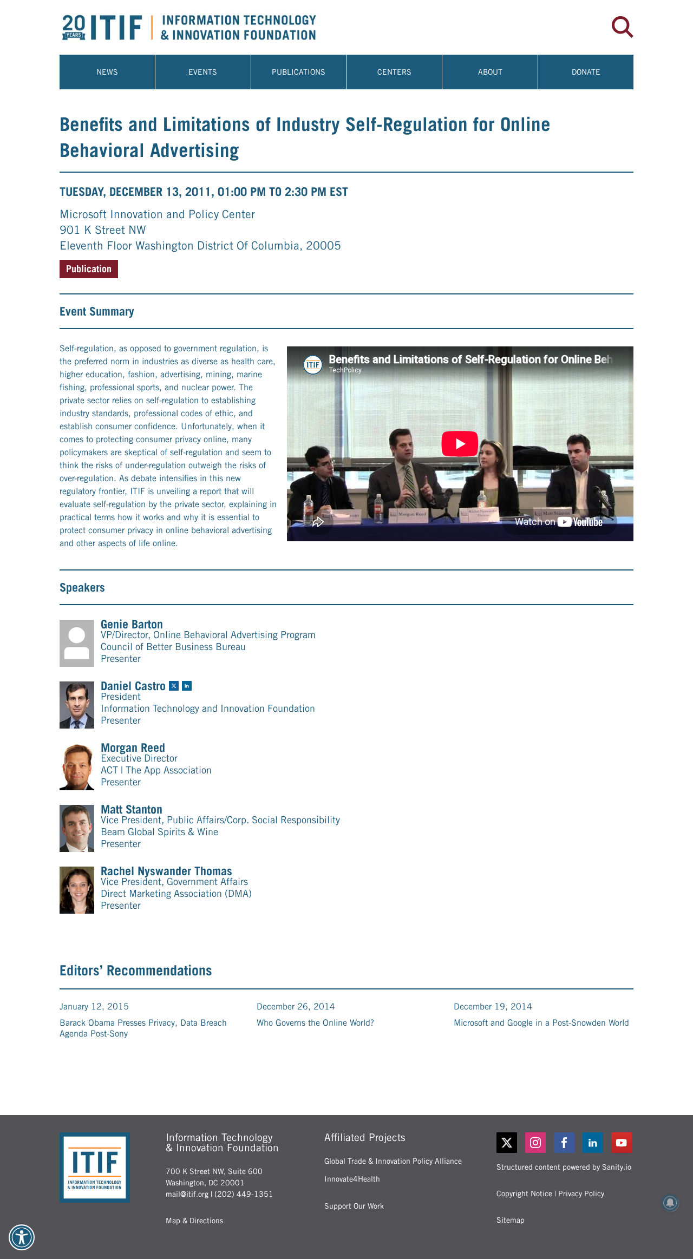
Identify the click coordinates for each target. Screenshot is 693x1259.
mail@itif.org (187, 1194)
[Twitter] (506, 1142)
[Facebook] (565, 1142)
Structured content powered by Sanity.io (563, 1167)
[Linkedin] (594, 1142)
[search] (622, 27)
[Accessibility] (22, 1237)
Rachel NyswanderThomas (166, 871)
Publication (89, 268)
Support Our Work (354, 1206)
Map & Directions (194, 1220)
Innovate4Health (352, 1179)
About (490, 72)
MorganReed (133, 747)
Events (202, 72)
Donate (586, 72)
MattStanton (131, 809)
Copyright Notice (524, 1193)
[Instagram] (536, 1142)
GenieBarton (132, 624)
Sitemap (510, 1220)
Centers (394, 72)
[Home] (203, 27)
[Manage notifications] (670, 1202)
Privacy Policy (581, 1193)
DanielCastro (133, 686)
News (107, 72)
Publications (298, 72)
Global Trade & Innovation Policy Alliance (393, 1161)
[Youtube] (622, 1142)
